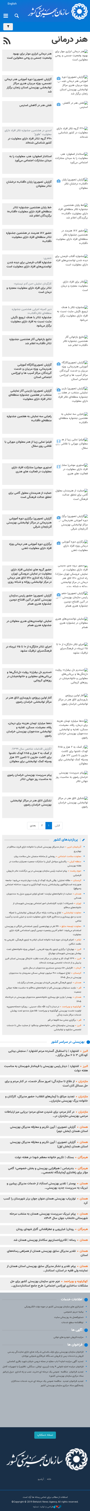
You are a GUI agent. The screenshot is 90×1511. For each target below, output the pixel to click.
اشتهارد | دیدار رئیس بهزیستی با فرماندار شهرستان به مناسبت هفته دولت (46, 1068)
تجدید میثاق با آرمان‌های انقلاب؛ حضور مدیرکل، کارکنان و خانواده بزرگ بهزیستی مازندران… (46, 1098)
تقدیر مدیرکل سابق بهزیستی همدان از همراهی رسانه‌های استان (47, 1253)
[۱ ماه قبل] (71, 86)
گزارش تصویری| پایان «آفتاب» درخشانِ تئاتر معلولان (29, 184)
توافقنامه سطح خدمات (72, 1322)
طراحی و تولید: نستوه (43, 1507)
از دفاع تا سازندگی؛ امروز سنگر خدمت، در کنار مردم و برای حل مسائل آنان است (46, 1083)
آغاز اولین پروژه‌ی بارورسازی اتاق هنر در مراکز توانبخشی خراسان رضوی (29, 700)
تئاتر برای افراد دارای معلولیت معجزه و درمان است (29, 290)
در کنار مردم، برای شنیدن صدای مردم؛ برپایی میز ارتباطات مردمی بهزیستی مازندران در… (46, 1114)
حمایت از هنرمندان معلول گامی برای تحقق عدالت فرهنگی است (30, 495)
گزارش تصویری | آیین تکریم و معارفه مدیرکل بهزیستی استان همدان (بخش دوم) (49, 1129)
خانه (49, 1479)
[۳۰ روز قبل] (71, 60)
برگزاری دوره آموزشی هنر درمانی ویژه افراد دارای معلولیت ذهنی (30, 546)
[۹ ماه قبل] (71, 316)
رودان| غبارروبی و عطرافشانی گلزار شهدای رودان (52, 1229)
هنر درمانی (70, 39)
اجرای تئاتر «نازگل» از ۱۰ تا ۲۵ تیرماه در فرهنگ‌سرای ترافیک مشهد (29, 649)
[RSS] (7, 41)
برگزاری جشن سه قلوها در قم (64, 1020)
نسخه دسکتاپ (45, 1435)
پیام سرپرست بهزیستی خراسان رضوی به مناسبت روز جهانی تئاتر (29, 777)
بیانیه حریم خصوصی (73, 1312)
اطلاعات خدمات (71, 1299)
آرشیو (41, 1479)
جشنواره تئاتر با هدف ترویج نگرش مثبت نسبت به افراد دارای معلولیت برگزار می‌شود (31, 321)
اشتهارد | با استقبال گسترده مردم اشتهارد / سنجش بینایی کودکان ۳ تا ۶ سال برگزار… (48, 1053)
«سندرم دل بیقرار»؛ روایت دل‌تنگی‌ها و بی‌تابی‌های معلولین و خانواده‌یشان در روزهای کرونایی (29, 676)
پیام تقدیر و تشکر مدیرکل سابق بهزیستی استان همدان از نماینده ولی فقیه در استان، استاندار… (47, 1268)
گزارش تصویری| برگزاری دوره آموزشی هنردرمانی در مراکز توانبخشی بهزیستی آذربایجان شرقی (29, 523)
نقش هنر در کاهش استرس (35, 105)
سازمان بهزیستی (56, 11)
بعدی (33, 825)
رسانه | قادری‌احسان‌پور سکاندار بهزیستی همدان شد (51, 1240)
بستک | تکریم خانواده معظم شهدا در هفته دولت (51, 1157)
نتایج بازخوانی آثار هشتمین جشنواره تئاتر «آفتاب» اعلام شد (30, 341)
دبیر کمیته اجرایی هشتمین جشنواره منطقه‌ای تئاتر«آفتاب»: (32, 311)
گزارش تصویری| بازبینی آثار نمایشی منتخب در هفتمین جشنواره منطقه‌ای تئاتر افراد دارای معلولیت (30, 395)
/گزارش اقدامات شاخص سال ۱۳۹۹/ (32, 749)
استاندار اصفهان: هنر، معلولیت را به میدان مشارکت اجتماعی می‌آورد (30, 158)
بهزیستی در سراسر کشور (68, 1042)
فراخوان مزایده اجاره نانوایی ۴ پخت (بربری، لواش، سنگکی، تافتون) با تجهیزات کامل (43, 1367)
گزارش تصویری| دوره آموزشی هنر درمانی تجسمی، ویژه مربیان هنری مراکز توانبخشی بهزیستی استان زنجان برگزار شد (28, 85)
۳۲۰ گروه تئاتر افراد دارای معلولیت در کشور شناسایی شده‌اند (30, 141)
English (12, 4)
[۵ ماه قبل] (71, 112)
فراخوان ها (75, 1345)
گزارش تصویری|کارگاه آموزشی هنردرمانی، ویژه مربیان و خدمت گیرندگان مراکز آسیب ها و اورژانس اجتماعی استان (31, 371)
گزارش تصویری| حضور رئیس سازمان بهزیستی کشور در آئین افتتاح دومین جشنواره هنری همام (30, 600)
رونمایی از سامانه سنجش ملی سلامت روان (47, 856)
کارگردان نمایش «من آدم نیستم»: (33, 284)
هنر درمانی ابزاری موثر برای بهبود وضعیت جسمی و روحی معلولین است (29, 56)
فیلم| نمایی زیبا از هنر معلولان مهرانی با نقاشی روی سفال (28, 444)
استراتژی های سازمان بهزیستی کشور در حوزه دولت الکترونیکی (53, 1307)
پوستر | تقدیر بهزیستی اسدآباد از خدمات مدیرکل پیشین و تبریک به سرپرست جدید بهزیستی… (47, 1185)
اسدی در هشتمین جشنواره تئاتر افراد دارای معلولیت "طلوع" (28, 132)
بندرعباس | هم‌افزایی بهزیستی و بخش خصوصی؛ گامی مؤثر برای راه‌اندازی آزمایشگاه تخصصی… (48, 1170)
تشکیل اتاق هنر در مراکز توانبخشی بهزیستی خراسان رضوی (31, 803)
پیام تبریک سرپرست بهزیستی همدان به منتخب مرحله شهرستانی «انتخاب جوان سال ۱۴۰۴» (49, 1216)
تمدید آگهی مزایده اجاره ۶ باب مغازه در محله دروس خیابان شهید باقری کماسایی (45, 1361)
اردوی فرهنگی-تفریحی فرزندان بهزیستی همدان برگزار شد (49, 983)
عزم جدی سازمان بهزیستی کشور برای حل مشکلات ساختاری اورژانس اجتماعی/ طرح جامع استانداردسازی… (49, 1283)
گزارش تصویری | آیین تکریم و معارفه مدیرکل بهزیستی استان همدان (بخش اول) (49, 1144)
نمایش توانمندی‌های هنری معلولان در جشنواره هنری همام (29, 623)
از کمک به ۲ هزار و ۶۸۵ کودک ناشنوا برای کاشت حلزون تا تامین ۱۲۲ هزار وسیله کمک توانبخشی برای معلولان (30, 757)
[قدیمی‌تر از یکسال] (71, 371)
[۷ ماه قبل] (71, 137)
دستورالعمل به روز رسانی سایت (68, 1317)
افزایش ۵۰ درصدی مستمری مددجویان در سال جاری (52, 968)
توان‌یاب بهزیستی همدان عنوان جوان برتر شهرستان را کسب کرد (45, 1201)
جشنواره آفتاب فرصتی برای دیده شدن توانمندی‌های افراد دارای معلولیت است (29, 264)
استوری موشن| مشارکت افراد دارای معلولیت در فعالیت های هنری (32, 469)
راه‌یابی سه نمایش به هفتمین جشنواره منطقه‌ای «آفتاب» (29, 418)
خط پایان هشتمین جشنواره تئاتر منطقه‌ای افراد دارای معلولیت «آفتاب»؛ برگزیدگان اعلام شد (29, 211)
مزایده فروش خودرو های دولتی (68, 1337)
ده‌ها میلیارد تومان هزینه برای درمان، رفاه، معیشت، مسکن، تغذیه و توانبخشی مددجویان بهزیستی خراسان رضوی (29, 729)
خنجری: (47, 258)
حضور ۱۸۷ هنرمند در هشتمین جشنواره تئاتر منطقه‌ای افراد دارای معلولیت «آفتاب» (29, 237)
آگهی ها (76, 1330)
